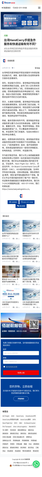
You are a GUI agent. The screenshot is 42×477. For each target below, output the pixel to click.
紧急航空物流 (14, 447)
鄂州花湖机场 (27, 451)
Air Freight (6, 416)
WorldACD (32, 426)
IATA (34, 419)
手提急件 (5, 444)
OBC (20, 423)
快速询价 (7, 8)
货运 (4, 451)
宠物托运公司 (7, 440)
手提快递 (34, 440)
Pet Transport (7, 426)
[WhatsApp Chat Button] (36, 464)
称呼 (4, 349)
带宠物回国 (25, 440)
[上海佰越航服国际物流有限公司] (21, 195)
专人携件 (5, 430)
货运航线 (18, 451)
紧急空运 (5, 447)
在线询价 (14, 202)
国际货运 (23, 433)
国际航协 (5, 433)
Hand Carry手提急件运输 (10, 419)
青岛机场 (35, 451)
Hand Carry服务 (25, 419)
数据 (25, 444)
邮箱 (4, 358)
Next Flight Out (7, 423)
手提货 (12, 444)
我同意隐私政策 (11, 367)
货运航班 (10, 451)
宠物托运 (29, 437)
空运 (30, 444)
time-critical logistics (20, 426)
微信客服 (22, 206)
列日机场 (13, 430)
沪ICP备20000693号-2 (21, 463)
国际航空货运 (14, 433)
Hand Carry (20, 416)
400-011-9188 (28, 202)
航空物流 (23, 447)
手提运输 (19, 444)
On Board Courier (29, 423)
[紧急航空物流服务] (21, 13)
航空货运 (31, 447)
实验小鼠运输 (7, 437)
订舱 (37, 447)
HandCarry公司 (31, 416)
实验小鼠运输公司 (18, 437)
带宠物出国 (16, 440)
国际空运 (31, 430)
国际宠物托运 (22, 430)
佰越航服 (27, 459)
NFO (15, 423)
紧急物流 (36, 444)
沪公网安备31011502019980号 (22, 465)
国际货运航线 (32, 433)
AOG (12, 416)
